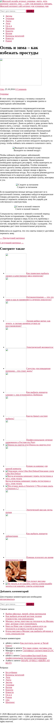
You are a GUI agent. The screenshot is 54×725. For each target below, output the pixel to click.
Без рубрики (11, 672)
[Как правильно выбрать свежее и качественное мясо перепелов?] (16, 273)
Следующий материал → (12, 243)
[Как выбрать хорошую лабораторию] (16, 533)
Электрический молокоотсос (39, 347)
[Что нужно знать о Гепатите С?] (21, 486)
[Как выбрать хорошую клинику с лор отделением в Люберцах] (16, 392)
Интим (9, 33)
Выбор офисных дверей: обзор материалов (26, 614)
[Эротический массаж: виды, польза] (16, 510)
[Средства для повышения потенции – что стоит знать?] (16, 368)
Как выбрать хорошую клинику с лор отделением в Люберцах (26, 393)
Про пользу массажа (35, 581)
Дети (8, 23)
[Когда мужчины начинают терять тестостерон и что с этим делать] (30, 478)
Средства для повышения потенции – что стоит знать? (28, 369)
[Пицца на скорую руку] (17, 445)
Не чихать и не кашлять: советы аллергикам (29, 584)
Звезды (9, 16)
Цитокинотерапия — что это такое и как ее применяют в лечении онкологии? (30, 298)
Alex (2, 89)
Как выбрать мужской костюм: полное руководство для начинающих (24, 617)
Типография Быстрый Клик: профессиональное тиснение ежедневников (26, 656)
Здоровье (10, 18)
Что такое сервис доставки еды (37, 648)
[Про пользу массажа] (16, 581)
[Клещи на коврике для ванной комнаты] (16, 466)
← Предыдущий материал (12, 238)
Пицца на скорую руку (40, 445)
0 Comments (20, 89)
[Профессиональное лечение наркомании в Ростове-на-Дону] (16, 440)
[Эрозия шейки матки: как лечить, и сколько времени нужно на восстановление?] (16, 321)
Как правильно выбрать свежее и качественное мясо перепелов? (27, 274)
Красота (9, 31)
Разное (9, 41)
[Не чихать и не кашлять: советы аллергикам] (27, 583)
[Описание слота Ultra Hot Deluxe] (22, 471)
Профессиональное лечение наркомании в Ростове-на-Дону (29, 441)
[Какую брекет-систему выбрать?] (16, 416)
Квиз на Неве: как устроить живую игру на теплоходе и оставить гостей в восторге (26, 627)
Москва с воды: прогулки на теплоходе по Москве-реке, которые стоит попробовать (30, 622)
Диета (8, 21)
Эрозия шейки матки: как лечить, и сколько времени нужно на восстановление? (28, 323)
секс (8, 700)
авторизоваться (7, 599)
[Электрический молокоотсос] (16, 347)
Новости (10, 38)
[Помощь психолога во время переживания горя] (16, 557)
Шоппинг (10, 28)
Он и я (9, 26)
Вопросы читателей (15, 36)
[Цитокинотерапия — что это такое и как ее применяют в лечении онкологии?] (16, 297)
